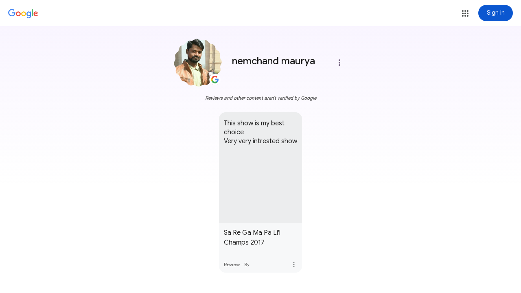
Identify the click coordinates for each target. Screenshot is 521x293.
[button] (465, 13)
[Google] (23, 14)
